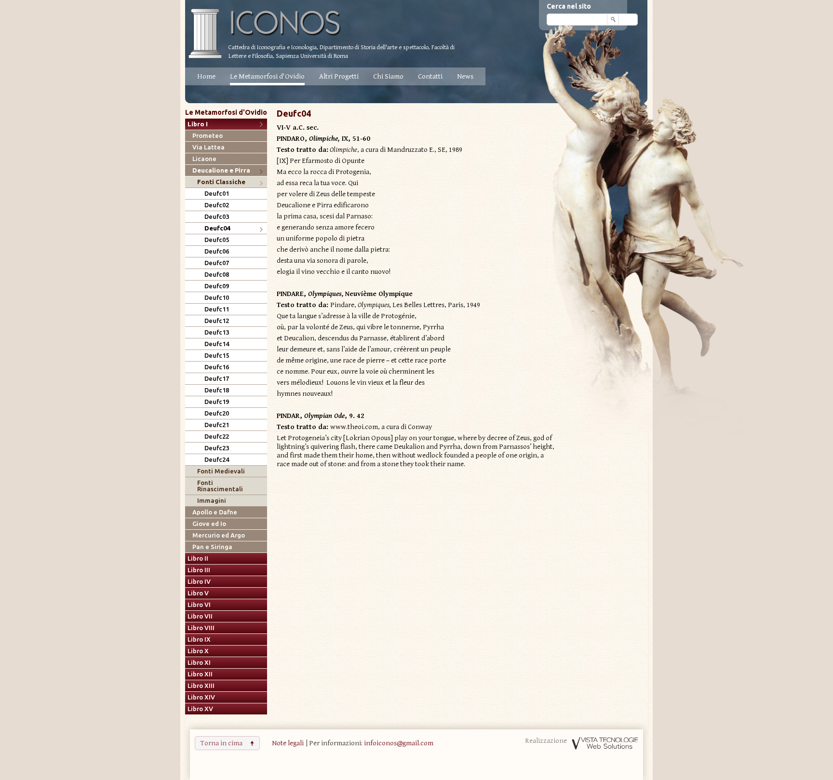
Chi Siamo (388, 76)
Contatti (430, 76)
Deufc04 (217, 228)
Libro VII (200, 616)
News (465, 76)
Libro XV (200, 709)
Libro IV (199, 581)
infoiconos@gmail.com (398, 743)
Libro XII (200, 674)
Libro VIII (201, 628)
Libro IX (199, 639)
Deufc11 (216, 309)
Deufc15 (216, 355)
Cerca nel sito (569, 6)
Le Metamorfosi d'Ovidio (267, 76)
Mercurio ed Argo (218, 535)
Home (206, 76)
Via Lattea (208, 147)
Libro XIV (201, 697)
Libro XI (199, 662)
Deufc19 (216, 402)
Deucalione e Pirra (221, 170)
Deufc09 (216, 286)
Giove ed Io (209, 524)
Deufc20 (216, 413)
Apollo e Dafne (214, 512)
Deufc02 (216, 205)
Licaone (204, 159)
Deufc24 (216, 460)
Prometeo (207, 136)
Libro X (198, 651)
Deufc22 (216, 436)
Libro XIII (201, 686)
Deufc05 (216, 240)
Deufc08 (216, 274)
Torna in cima (221, 743)
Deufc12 (216, 321)
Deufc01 (216, 193)
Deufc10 (216, 298)
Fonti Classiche (221, 182)
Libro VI (199, 605)
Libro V (198, 593)
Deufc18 (216, 390)
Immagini (211, 501)
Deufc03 (216, 217)
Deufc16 (216, 367)
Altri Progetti (339, 76)
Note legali (288, 743)
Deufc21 (216, 425)
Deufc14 (216, 344)
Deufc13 (216, 332)
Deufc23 (216, 448)
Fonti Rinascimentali (220, 486)
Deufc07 (216, 263)
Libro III (199, 570)
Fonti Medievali (221, 471)
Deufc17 (216, 379)
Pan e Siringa (212, 547)
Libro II (198, 558)
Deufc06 (216, 251)
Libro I (198, 124)
